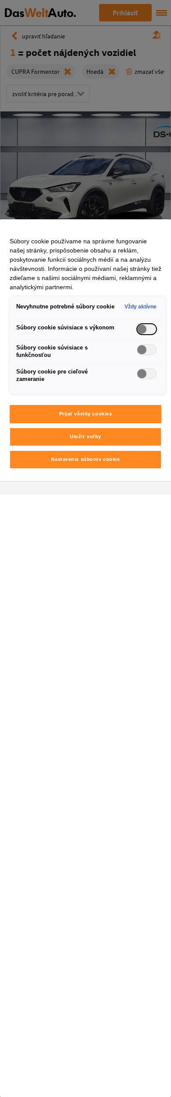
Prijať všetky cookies (85, 413)
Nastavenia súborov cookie (85, 459)
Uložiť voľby (85, 436)
